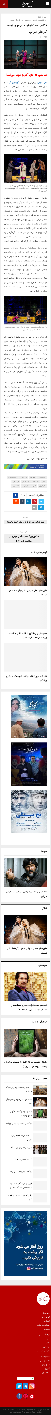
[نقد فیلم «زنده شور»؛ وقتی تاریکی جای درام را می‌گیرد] (25, 872)
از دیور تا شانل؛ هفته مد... (22, 1159)
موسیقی (46, 1346)
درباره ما (46, 1313)
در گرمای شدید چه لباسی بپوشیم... (18, 1123)
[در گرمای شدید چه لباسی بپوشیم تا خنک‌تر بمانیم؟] (40, 1125)
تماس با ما (46, 1317)
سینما (47, 1338)
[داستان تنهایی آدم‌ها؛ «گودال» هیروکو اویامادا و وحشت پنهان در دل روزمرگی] (25, 1043)
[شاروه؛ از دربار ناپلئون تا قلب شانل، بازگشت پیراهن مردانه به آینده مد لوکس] (40, 1149)
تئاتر (44, 482)
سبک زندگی (45, 1360)
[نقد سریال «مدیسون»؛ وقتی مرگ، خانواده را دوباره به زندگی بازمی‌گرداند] (40, 1089)
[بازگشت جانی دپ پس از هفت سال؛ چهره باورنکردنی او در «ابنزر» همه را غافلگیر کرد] (40, 1173)
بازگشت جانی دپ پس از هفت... (19, 1171)
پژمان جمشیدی (12, 477)
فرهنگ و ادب (44, 1334)
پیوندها (47, 1329)
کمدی (34, 486)
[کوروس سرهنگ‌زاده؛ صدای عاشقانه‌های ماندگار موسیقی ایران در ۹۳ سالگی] (25, 986)
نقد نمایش (16, 486)
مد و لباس (46, 1364)
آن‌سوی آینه (13, 82)
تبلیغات (47, 1321)
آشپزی (47, 1368)
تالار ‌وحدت (36, 482)
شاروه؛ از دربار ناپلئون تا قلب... (20, 1147)
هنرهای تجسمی (43, 1350)
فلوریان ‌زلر (42, 486)
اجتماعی (32, 477)
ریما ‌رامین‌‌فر (25, 482)
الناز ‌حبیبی (24, 477)
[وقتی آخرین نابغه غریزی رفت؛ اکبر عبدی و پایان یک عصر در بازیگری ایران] (40, 1197)
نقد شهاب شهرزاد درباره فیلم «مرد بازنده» (25, 522)
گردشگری (46, 1372)
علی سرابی (42, 82)
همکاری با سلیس (43, 1325)
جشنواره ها (45, 1356)
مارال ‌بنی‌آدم (25, 486)
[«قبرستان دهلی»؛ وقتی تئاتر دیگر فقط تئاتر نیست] (25, 929)
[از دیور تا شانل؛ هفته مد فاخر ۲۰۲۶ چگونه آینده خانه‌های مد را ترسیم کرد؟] (40, 1161)
